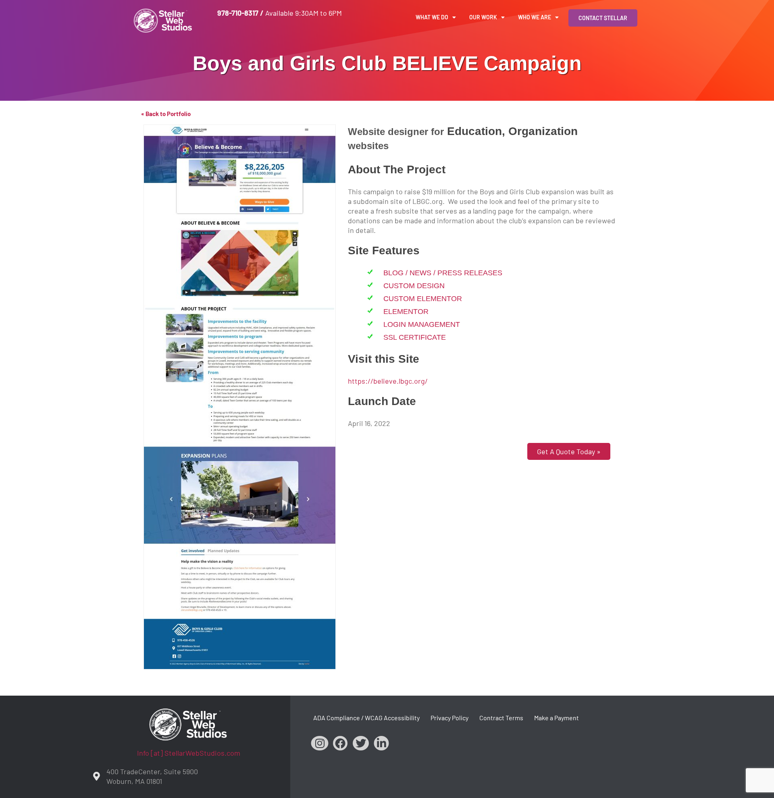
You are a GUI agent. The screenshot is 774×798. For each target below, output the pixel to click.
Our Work (483, 17)
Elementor (406, 312)
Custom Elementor (422, 299)
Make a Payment (556, 717)
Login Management (421, 324)
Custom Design (414, 286)
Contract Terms (501, 717)
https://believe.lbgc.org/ (388, 380)
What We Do (432, 17)
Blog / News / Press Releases (442, 273)
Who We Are (534, 17)
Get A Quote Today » (569, 451)
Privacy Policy (449, 717)
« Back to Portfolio (166, 113)
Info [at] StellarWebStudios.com (188, 752)
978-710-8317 (237, 12)
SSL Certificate (414, 337)
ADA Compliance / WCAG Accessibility (366, 717)
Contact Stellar (602, 18)
